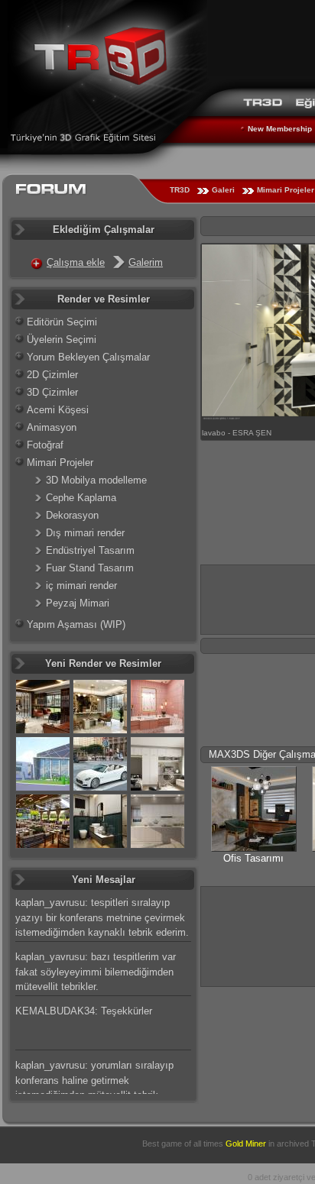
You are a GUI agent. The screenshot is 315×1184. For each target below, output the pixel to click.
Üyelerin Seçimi (61, 339)
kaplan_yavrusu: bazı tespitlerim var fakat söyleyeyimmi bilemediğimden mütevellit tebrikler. (95, 971)
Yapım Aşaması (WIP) (76, 624)
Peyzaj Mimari (77, 603)
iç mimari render (81, 585)
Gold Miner (246, 1143)
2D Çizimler (52, 374)
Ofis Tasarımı (253, 858)
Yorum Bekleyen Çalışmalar (88, 357)
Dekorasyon (72, 515)
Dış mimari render (85, 533)
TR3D (180, 190)
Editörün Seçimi (62, 322)
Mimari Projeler (60, 462)
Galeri (223, 190)
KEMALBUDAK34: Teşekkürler (83, 1011)
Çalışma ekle (76, 262)
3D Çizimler (52, 392)
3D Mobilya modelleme (96, 480)
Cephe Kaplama (81, 497)
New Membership (280, 129)
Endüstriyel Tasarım (90, 550)
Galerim (145, 262)
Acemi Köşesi (58, 410)
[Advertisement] (258, 934)
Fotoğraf (45, 445)
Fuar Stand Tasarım (90, 568)
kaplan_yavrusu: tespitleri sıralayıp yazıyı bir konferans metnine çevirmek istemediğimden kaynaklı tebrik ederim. (102, 917)
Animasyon (51, 427)
